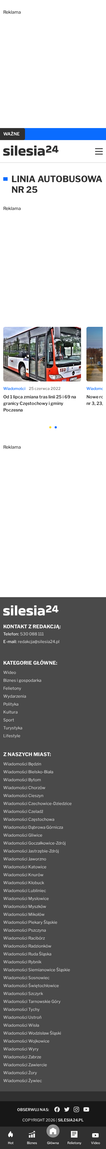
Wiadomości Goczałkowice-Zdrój (34, 843)
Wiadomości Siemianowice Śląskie (36, 969)
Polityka (10, 704)
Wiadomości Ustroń (22, 1017)
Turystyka (12, 727)
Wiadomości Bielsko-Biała (28, 771)
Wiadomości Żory (20, 1072)
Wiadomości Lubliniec (24, 890)
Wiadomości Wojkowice (26, 1041)
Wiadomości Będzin (22, 764)
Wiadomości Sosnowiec (26, 977)
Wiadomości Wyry (21, 1049)
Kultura (10, 712)
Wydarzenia (14, 696)
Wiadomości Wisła (21, 1025)
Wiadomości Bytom (22, 779)
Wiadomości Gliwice (22, 835)
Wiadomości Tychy (21, 1009)
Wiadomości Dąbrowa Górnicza (33, 827)
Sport (8, 720)
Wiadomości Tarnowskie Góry (32, 1001)
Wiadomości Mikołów (24, 914)
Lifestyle (11, 735)
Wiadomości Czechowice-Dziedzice (37, 803)
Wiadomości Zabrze (22, 1057)
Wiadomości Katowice (24, 866)
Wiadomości (14, 388)
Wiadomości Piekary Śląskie (30, 922)
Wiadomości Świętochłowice (31, 985)
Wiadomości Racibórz (24, 938)
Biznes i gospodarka (22, 680)
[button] (50, 427)
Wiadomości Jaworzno (24, 859)
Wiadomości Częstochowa (28, 819)
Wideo (9, 672)
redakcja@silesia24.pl (39, 641)
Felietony (12, 688)
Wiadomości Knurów (23, 874)
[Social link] (57, 1109)
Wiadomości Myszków (24, 906)
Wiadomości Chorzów (24, 787)
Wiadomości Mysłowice (26, 898)
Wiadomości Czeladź (23, 811)
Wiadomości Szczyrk (23, 993)
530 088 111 (32, 634)
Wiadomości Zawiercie (25, 1064)
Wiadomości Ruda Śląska (27, 954)
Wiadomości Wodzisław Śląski (32, 1033)
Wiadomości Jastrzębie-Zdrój (31, 851)
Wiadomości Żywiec (22, 1080)
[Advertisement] (53, 68)
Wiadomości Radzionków (27, 946)
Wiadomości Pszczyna (24, 930)
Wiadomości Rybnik (22, 962)
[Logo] (30, 154)
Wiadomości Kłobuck (23, 882)
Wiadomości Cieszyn (23, 795)
